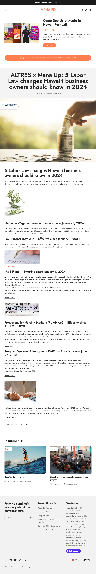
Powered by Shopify (23, 567)
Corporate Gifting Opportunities (49, 526)
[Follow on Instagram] (10, 560)
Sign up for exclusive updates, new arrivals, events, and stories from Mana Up (48, 58)
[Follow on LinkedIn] (25, 560)
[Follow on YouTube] (15, 560)
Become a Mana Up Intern (47, 530)
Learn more (49, 45)
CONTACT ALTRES (10, 417)
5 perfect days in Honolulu (15, 477)
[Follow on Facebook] (5, 560)
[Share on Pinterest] (22, 424)
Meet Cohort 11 (43, 512)
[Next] (68, 2)
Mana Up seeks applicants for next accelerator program (69, 478)
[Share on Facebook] (12, 424)
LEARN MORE (9, 297)
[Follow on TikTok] (20, 560)
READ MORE (9, 266)
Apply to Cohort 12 (44, 515)
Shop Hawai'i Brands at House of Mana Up (49, 520)
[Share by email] (26, 424)
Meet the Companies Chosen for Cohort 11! (48, 2)
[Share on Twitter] (17, 424)
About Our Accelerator (46, 508)
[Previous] (27, 2)
